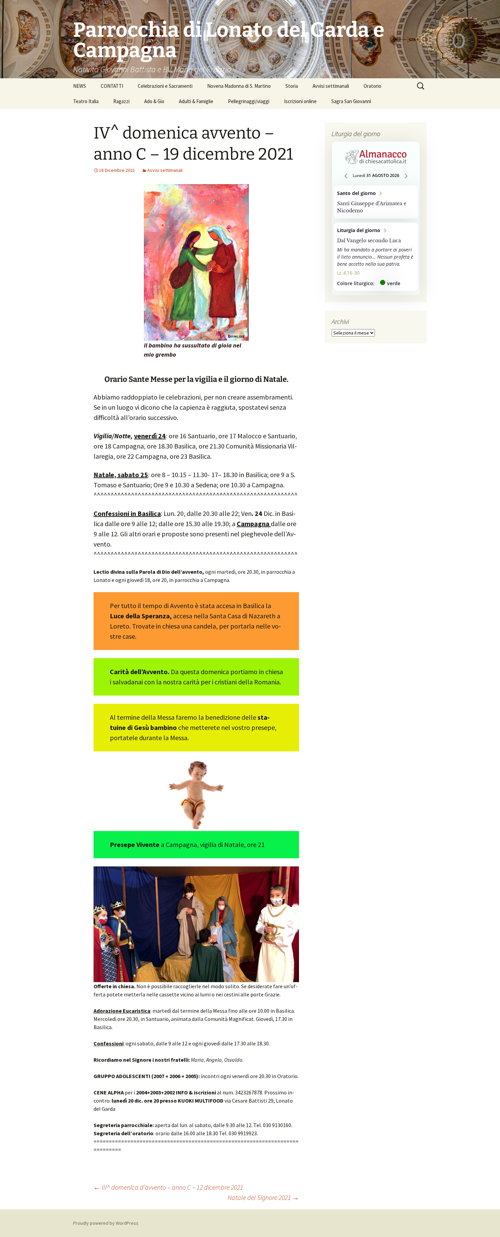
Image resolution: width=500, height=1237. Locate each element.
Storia (291, 86)
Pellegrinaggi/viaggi (248, 101)
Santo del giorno (376, 201)
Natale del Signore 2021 (263, 1197)
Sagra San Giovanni (351, 101)
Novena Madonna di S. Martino (239, 86)
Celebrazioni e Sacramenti (165, 86)
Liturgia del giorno (376, 257)
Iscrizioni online (300, 101)
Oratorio (372, 86)
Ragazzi (121, 101)
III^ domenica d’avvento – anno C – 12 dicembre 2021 (168, 1187)
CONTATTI (112, 86)
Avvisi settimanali (331, 86)
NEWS (79, 86)
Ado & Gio (154, 101)
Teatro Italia (86, 101)
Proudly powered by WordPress (105, 1223)
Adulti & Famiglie (196, 101)
